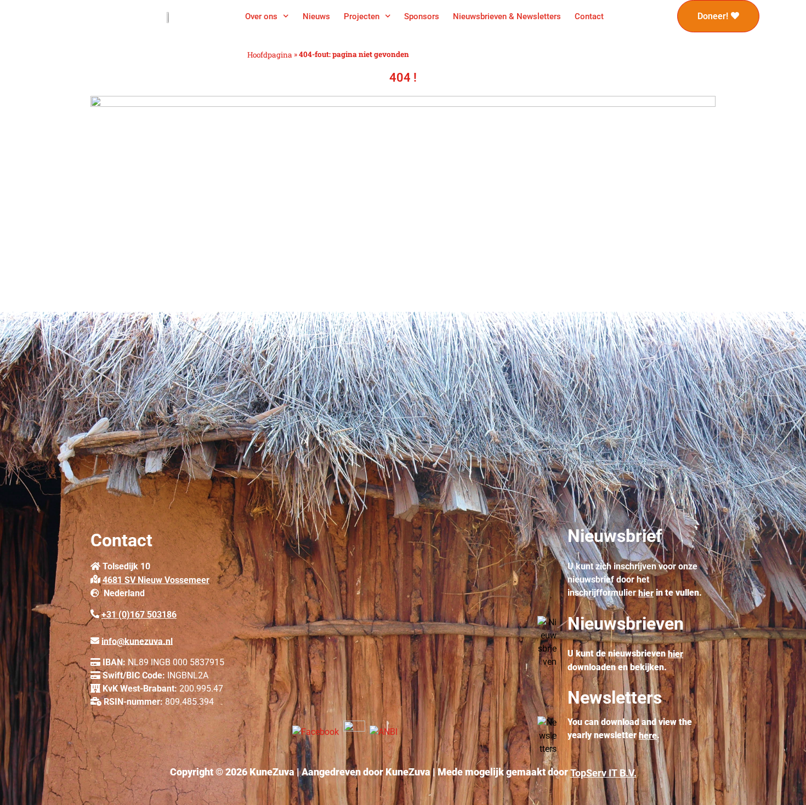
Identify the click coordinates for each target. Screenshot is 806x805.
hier (646, 593)
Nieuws (316, 16)
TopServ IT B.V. (603, 773)
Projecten (361, 16)
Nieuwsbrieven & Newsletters (507, 16)
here (648, 735)
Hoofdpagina (269, 55)
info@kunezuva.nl (137, 641)
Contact (589, 16)
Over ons (261, 16)
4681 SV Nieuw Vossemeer (156, 580)
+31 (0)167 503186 (139, 614)
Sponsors (421, 16)
